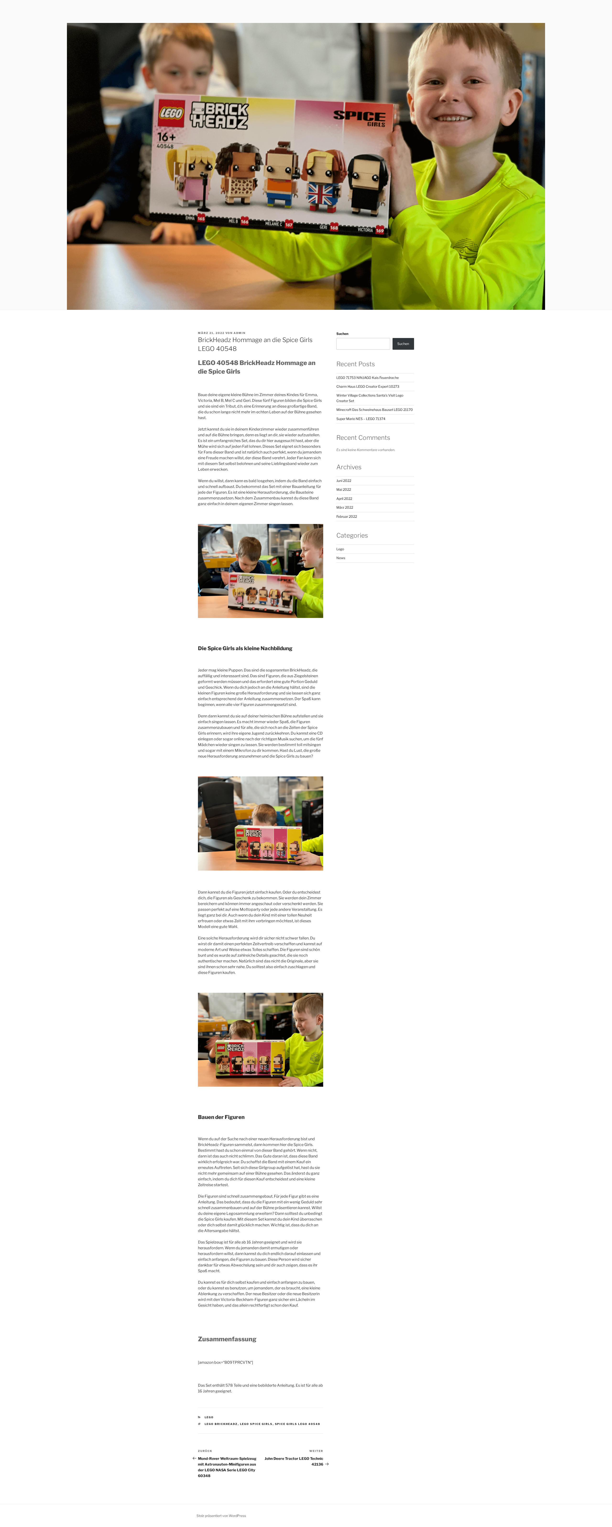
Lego (209, 1417)
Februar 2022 (346, 516)
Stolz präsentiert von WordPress (221, 1516)
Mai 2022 (343, 489)
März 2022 (344, 507)
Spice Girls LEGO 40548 (298, 1424)
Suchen (342, 334)
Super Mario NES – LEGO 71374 (360, 419)
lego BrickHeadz (221, 1424)
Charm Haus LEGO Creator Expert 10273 (367, 386)
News (340, 558)
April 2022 (344, 498)
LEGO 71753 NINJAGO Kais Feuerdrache (367, 378)
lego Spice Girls (256, 1424)
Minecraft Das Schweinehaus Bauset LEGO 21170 (374, 410)
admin (240, 333)
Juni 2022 (343, 481)
